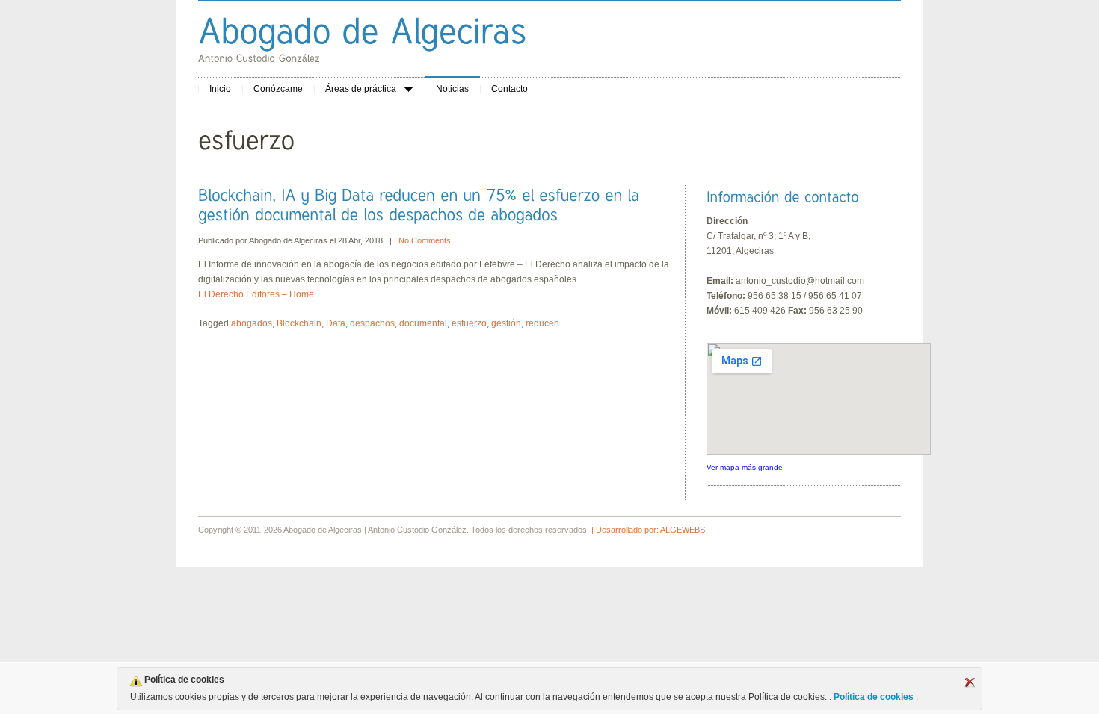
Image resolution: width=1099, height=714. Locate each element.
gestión (506, 323)
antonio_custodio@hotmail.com (800, 281)
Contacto (509, 89)
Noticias (452, 89)
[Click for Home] (362, 30)
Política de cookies (873, 697)
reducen (542, 323)
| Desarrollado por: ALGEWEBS (648, 529)
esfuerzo (469, 323)
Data (335, 323)
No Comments (424, 240)
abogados (251, 323)
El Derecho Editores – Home (256, 294)
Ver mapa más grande (744, 467)
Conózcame (278, 89)
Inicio (220, 89)
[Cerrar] (970, 683)
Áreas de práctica (360, 89)
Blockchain (299, 323)
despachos (372, 323)
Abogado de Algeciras (288, 240)
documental (423, 323)
